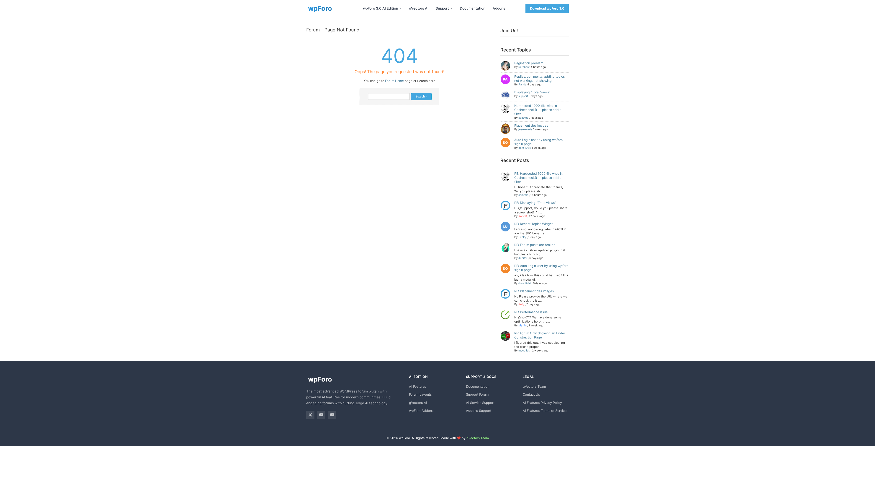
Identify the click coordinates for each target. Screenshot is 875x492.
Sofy (521, 304)
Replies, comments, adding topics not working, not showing (539, 78)
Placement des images (531, 125)
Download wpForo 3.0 (547, 8)
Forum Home (394, 81)
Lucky (522, 237)
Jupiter (522, 258)
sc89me (523, 117)
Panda (522, 84)
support (523, 96)
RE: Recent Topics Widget (533, 224)
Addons (499, 8)
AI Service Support (480, 403)
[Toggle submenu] (400, 8)
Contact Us (531, 394)
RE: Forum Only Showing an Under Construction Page (539, 335)
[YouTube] (321, 415)
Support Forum (477, 394)
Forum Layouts (420, 394)
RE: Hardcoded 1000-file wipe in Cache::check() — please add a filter (538, 178)
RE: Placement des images (534, 291)
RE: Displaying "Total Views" (535, 203)
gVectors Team (534, 386)
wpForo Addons (421, 411)
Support (442, 8)
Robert (522, 216)
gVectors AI (418, 8)
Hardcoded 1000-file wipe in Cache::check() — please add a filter (537, 110)
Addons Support (478, 411)
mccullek (524, 350)
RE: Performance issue (531, 312)
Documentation (472, 8)
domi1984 (524, 147)
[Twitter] (310, 415)
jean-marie (525, 129)
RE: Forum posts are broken (534, 245)
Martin (522, 325)
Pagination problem (528, 63)
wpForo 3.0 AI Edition (380, 8)
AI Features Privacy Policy (542, 403)
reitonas (523, 67)
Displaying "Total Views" (532, 92)
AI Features (417, 386)
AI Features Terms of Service (544, 411)
